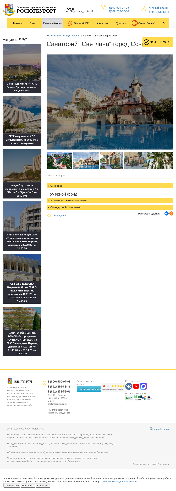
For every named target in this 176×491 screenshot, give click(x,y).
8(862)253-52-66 (118, 11)
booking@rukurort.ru (57, 404)
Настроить (28, 485)
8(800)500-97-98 (118, 7)
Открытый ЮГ (81, 23)
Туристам (121, 23)
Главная (17, 23)
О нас (33, 23)
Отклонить (43, 485)
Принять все (12, 485)
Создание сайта (141, 463)
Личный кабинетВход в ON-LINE (159, 10)
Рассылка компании (90, 388)
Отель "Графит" (146, 23)
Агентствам (102, 23)
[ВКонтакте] (166, 213)
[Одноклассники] (171, 213)
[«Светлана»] (59, 160)
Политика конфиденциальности (119, 481)
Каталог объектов (52, 23)
